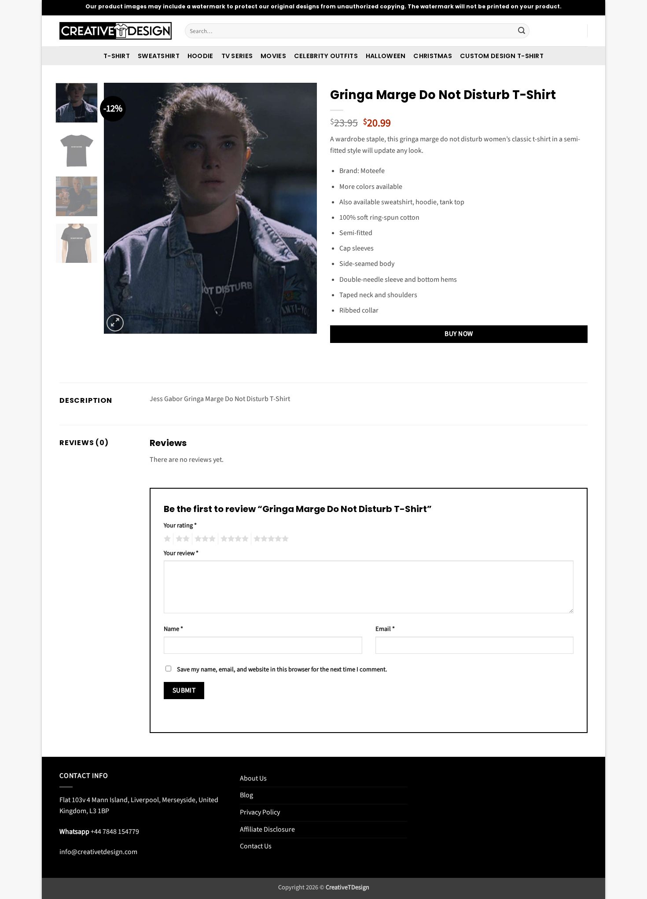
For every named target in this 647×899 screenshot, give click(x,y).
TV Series (237, 56)
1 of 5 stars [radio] (166, 539)
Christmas (432, 56)
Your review (181, 553)
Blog (246, 795)
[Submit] (521, 30)
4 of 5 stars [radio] (233, 539)
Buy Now (459, 334)
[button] (115, 323)
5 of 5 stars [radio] (270, 539)
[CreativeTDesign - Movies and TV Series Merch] (115, 31)
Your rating (180, 525)
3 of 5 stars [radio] (204, 539)
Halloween (386, 56)
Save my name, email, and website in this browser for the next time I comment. (282, 669)
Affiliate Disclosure (267, 829)
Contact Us (256, 846)
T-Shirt (116, 56)
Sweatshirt (159, 56)
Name (173, 629)
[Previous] (119, 208)
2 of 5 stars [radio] (181, 539)
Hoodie (200, 56)
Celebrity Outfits (326, 56)
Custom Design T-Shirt (502, 56)
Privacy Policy (260, 812)
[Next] (301, 208)
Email (385, 629)
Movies (273, 56)
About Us (253, 778)
